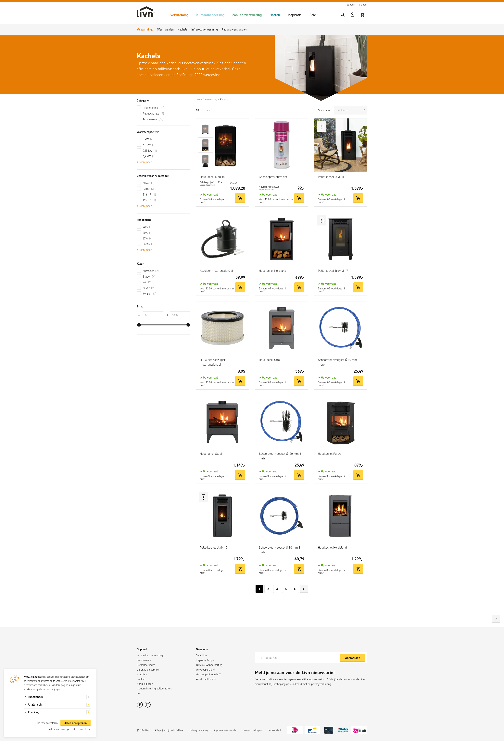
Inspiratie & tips (205, 660)
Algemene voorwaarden (225, 730)
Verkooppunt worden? (208, 674)
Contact (363, 4)
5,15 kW (150, 151)
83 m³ (149, 189)
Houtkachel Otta (269, 360)
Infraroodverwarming (204, 29)
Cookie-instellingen (252, 730)
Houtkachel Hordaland (332, 547)
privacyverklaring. (321, 684)
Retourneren (144, 660)
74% (148, 227)
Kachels (182, 29)
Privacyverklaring (199, 730)
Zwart (149, 294)
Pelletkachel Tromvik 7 (333, 271)
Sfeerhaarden (165, 29)
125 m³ (149, 200)
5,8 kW (149, 145)
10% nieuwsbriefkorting (209, 665)
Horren (275, 15)
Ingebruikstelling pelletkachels (154, 688)
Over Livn (201, 655)
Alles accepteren (75, 723)
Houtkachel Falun (329, 454)
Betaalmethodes (146, 665)
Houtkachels (153, 108)
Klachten (142, 674)
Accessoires (153, 119)
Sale (312, 15)
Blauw (149, 277)
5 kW (148, 139)
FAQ (139, 693)
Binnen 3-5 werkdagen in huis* (214, 201)
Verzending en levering (150, 655)
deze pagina (62, 685)
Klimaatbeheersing (210, 15)
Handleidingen (145, 684)
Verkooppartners (205, 670)
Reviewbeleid (274, 730)
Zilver (149, 288)
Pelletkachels (153, 113)
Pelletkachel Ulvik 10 (213, 547)
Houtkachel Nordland (272, 271)
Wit (147, 282)
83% (148, 238)
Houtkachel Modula (212, 177)
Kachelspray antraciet (273, 177)
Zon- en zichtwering (247, 15)
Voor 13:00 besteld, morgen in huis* (276, 201)
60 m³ (149, 183)
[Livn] (146, 11)
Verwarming (179, 15)
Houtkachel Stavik (211, 454)
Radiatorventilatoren (234, 29)
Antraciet (151, 271)
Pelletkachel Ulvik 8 (331, 177)
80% (148, 233)
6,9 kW (149, 156)
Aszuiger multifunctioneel (216, 271)
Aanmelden (352, 658)
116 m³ (149, 195)
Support (351, 4)
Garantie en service (148, 670)
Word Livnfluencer (206, 679)
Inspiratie (295, 15)
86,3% (149, 244)
